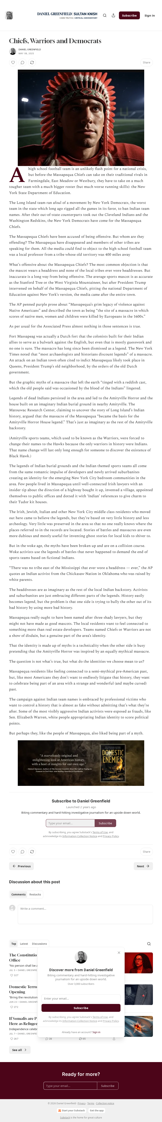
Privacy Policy (111, 1021)
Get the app (97, 1110)
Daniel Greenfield (30, 49)
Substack (65, 1117)
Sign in (150, 15)
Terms (90, 1103)
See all (17, 1050)
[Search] (105, 15)
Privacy (82, 1103)
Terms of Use (100, 1017)
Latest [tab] (24, 944)
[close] (119, 952)
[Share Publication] (113, 15)
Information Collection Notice (79, 1021)
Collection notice (105, 1103)
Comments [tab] (18, 894)
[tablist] (26, 894)
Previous (24, 866)
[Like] (13, 62)
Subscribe (129, 15)
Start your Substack (73, 1110)
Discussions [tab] (39, 944)
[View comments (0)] (22, 62)
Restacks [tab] (35, 894)
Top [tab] (13, 944)
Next (140, 866)
